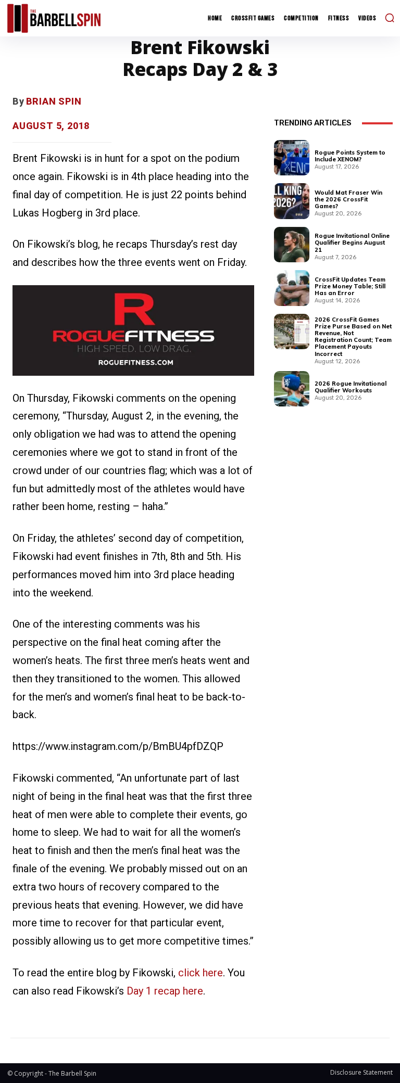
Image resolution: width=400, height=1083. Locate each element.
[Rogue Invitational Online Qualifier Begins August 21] (291, 244)
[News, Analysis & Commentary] (54, 18)
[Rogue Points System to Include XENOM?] (291, 157)
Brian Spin (54, 101)
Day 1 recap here (165, 991)
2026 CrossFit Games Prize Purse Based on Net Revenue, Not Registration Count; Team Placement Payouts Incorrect (353, 337)
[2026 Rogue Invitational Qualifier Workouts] (291, 388)
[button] (389, 17)
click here (200, 972)
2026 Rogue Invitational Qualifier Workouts (350, 387)
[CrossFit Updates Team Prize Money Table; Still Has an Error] (291, 287)
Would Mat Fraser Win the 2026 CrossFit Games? (348, 199)
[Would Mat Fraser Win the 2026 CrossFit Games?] (291, 201)
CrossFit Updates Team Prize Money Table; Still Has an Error (350, 286)
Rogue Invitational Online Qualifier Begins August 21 (352, 242)
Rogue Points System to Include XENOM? (350, 156)
